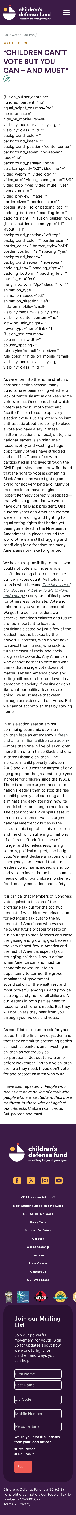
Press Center (38, 1263)
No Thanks (26, 1454)
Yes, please (26, 1449)
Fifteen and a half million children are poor (35, 737)
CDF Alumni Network (38, 1214)
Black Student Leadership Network (38, 1205)
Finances (38, 1255)
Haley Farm (38, 1222)
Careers (38, 1238)
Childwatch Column (19, 35)
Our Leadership (38, 1247)
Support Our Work (38, 1230)
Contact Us (38, 1271)
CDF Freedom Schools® (38, 1197)
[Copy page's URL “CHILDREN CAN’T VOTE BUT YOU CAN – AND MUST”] (7, 78)
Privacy (24, 1504)
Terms (8, 1504)
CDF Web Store (38, 1280)
